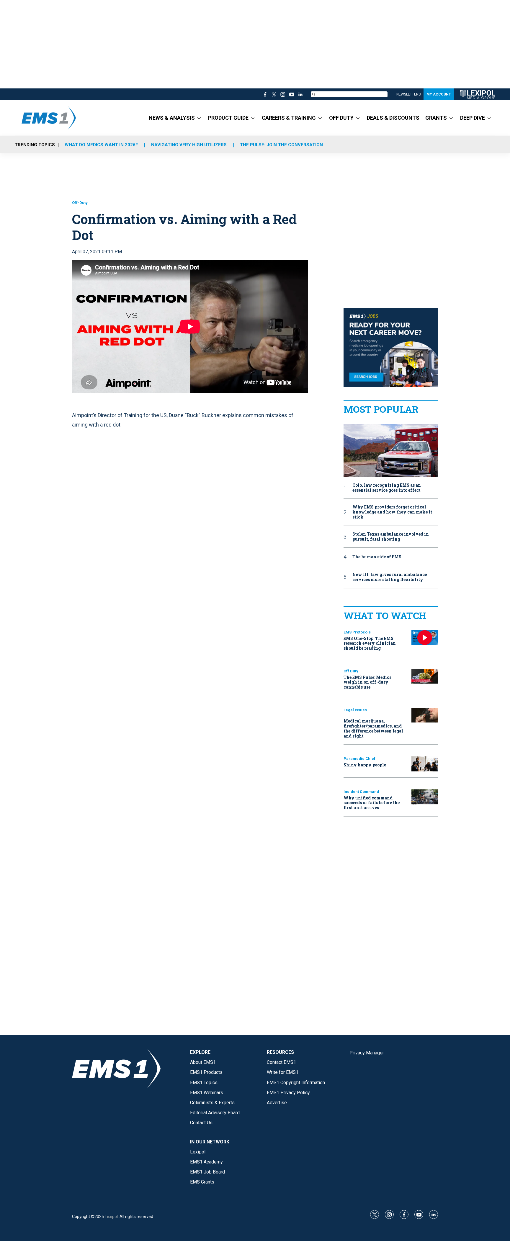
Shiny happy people (365, 765)
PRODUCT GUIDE (228, 118)
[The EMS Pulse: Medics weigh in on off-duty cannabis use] (424, 676)
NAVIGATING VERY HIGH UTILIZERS (189, 144)
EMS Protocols (357, 632)
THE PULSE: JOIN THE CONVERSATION (281, 144)
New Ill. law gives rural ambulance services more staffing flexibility (389, 577)
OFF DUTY (341, 118)
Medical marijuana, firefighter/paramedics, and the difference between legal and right (373, 728)
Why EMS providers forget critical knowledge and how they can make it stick (392, 512)
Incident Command (361, 791)
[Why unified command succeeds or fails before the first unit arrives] (424, 796)
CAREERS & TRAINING (289, 118)
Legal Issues (355, 710)
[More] (199, 118)
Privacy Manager (366, 1053)
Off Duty (351, 671)
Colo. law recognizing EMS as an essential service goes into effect (386, 488)
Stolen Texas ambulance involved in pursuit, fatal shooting (390, 537)
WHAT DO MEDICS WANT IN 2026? (101, 144)
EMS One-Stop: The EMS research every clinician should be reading (370, 643)
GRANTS (436, 118)
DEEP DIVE (472, 118)
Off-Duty (80, 202)
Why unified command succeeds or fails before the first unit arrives (372, 803)
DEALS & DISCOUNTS (393, 118)
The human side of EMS (376, 556)
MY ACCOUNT (438, 94)
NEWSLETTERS (408, 94)
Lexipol (111, 1216)
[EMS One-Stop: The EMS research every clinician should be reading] (424, 637)
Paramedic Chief (359, 758)
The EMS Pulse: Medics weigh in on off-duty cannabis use (367, 682)
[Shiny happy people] (424, 763)
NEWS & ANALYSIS (172, 118)
